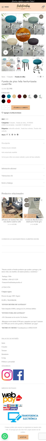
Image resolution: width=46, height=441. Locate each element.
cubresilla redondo (14, 128)
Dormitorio (5, 354)
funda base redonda (27, 128)
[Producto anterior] (38, 76)
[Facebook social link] (7, 134)
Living (4, 358)
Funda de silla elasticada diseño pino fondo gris (34, 221)
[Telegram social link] (17, 134)
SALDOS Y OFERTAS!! (23, 125)
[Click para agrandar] (5, 52)
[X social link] (9, 134)
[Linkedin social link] (15, 134)
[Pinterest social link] (12, 134)
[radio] (3, 96)
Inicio (3, 77)
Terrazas (4, 350)
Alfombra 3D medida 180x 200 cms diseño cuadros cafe (12, 221)
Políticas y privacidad (8, 362)
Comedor (10, 77)
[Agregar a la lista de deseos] (19, 200)
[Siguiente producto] (43, 76)
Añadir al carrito (20, 107)
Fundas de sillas (20, 77)
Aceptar (23, 437)
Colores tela (5, 92)
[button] (4, 35)
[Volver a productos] (40, 76)
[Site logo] (23, 7)
